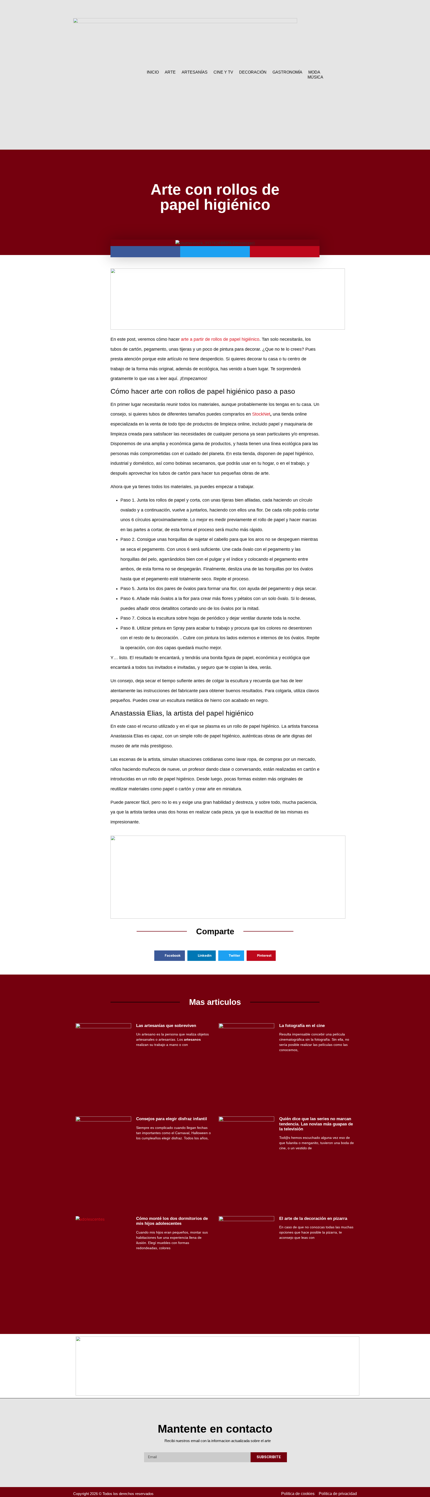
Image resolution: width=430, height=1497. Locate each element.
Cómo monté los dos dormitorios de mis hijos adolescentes (172, 1221)
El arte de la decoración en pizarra (313, 1218)
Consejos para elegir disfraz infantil (171, 1118)
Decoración (253, 72)
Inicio (153, 72)
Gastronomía (287, 72)
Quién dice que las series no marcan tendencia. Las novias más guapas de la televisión (316, 1123)
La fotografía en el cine (302, 1025)
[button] (341, 75)
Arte (170, 72)
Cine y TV (223, 72)
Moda (314, 72)
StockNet (261, 414)
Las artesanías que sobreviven (166, 1025)
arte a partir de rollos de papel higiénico (220, 339)
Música (315, 77)
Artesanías (195, 72)
